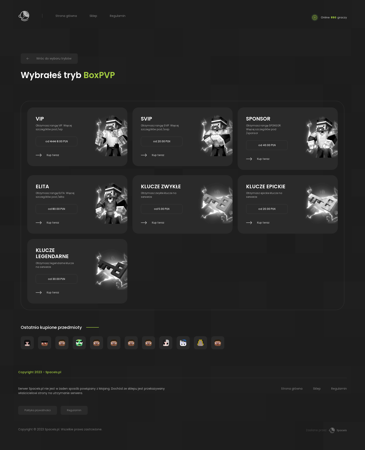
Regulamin (117, 16)
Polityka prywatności (38, 410)
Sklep (93, 16)
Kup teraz (53, 155)
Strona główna (66, 16)
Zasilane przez (326, 430)
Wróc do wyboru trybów (53, 58)
